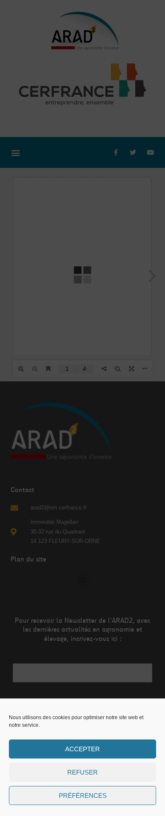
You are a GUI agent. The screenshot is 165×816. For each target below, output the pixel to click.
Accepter (82, 749)
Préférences (83, 795)
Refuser (82, 772)
